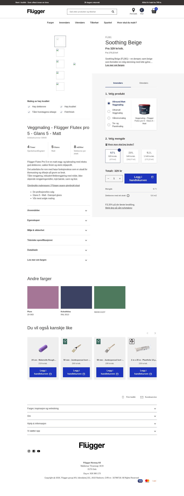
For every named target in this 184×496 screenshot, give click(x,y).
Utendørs (80, 22)
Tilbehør (94, 22)
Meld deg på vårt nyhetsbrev (118, 208)
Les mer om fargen (114, 65)
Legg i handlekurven (138, 178)
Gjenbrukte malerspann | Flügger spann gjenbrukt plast (53, 185)
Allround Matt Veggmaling (118, 103)
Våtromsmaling (119, 118)
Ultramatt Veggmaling (117, 111)
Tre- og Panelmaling (117, 124)
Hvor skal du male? (127, 22)
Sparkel (108, 22)
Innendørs (64, 22)
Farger (50, 22)
